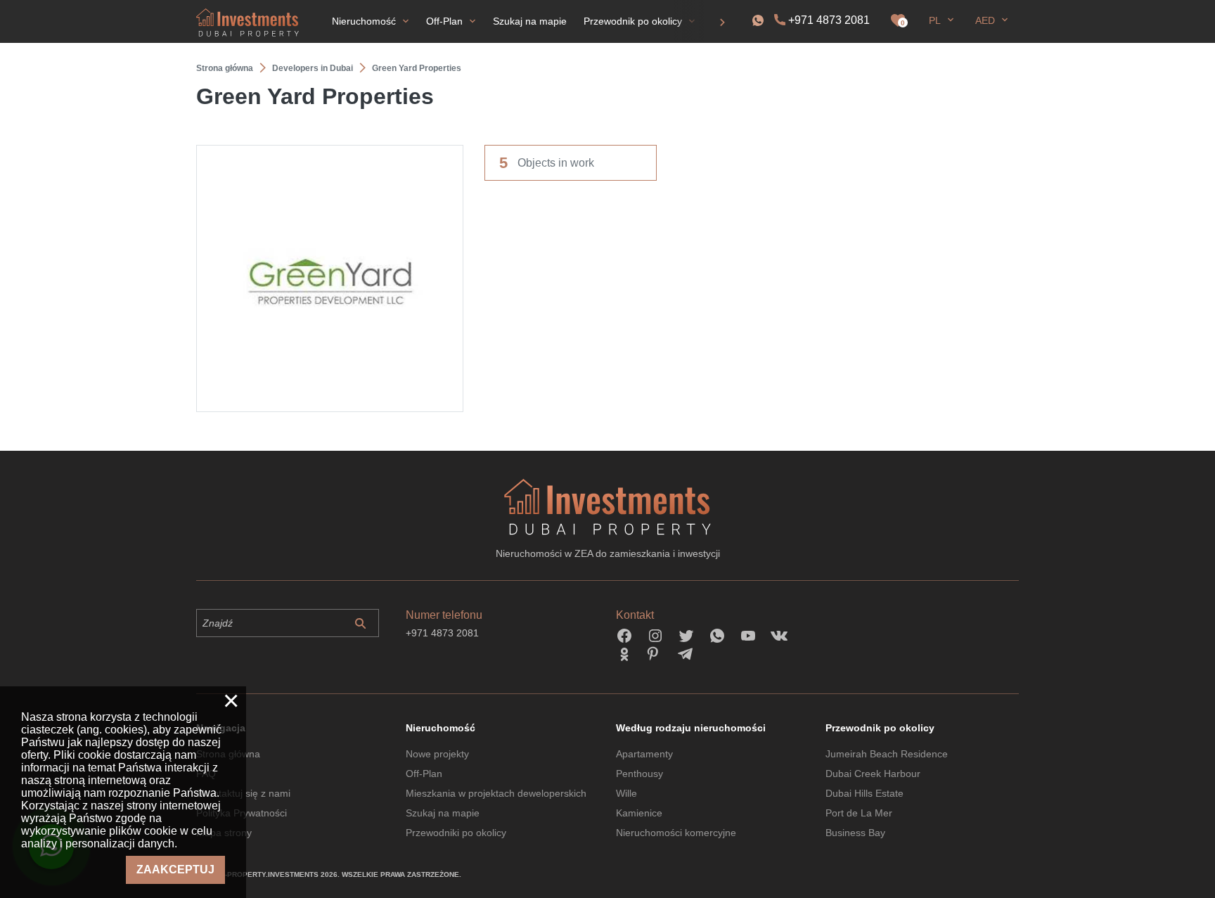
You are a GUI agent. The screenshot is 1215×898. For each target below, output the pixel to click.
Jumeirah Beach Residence (886, 753)
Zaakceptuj (175, 869)
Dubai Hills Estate (864, 793)
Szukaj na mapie (443, 813)
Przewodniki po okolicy (456, 832)
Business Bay (855, 832)
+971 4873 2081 (829, 20)
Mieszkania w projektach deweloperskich (496, 793)
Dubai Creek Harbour (872, 773)
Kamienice (639, 813)
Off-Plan (424, 773)
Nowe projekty (437, 753)
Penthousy (639, 773)
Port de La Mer (858, 813)
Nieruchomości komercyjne (676, 832)
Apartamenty (644, 753)
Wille (626, 793)
